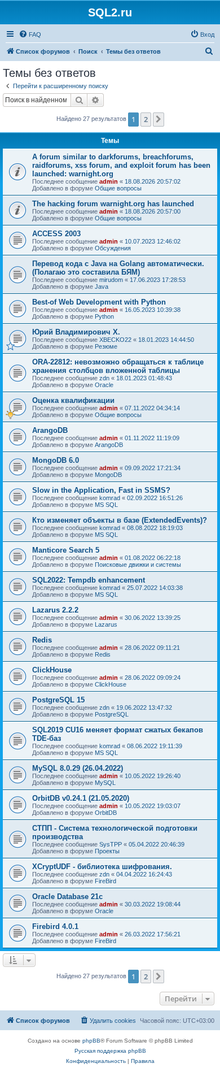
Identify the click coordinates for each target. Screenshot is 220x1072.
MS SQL (106, 504)
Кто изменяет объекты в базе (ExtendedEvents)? (119, 520)
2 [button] (146, 119)
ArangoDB (50, 430)
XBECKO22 (115, 339)
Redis (42, 640)
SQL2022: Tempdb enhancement (88, 580)
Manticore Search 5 (65, 550)
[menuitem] (30, 34)
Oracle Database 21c (67, 896)
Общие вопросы (118, 188)
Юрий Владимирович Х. (76, 332)
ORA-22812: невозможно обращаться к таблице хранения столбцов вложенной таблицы (118, 366)
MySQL (105, 782)
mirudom (111, 279)
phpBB (91, 1041)
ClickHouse (52, 670)
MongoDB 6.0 (55, 460)
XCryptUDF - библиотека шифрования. (102, 866)
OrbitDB (106, 812)
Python (104, 316)
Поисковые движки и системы (138, 564)
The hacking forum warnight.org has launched (113, 203)
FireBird (105, 881)
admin (108, 181)
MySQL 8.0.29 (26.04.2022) (77, 768)
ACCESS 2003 (56, 233)
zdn (104, 378)
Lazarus (106, 624)
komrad (109, 497)
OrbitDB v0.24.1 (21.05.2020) (80, 798)
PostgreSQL (112, 714)
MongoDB (108, 474)
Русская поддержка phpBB (110, 1051)
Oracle (104, 384)
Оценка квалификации (73, 400)
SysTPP (110, 844)
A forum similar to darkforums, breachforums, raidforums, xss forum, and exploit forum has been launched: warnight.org (121, 165)
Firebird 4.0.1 (55, 926)
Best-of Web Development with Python (99, 302)
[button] (158, 119)
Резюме (106, 346)
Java (101, 286)
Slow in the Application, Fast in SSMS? (101, 490)
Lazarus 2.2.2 (55, 610)
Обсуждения (113, 248)
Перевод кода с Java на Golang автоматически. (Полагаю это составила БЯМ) (118, 267)
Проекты (107, 851)
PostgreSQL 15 (58, 700)
